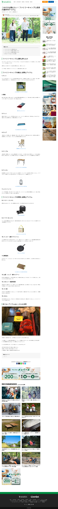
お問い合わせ (25, 500)
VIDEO (30, 499)
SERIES (19, 499)
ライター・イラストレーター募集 (42, 499)
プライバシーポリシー (35, 500)
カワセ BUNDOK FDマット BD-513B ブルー (21, 129)
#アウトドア (5, 356)
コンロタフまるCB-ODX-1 (21, 215)
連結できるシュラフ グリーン (21, 110)
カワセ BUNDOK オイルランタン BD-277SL (21, 186)
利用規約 (29, 500)
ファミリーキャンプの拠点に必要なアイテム (12, 50)
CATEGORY (14, 499)
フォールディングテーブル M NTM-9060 (21, 167)
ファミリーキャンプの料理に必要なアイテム (12, 52)
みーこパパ (7, 14)
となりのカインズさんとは (14, 500)
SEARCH (55, 1)
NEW (10, 499)
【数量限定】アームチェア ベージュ (21, 148)
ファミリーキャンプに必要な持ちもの (11, 49)
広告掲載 (20, 500)
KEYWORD (34, 499)
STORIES (26, 499)
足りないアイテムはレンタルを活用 (10, 53)
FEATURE (22, 499)
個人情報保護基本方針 (43, 500)
